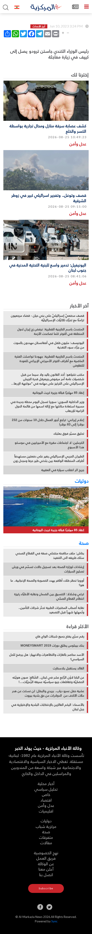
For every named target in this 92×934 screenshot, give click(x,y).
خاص (46, 794)
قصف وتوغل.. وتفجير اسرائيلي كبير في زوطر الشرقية (48, 197)
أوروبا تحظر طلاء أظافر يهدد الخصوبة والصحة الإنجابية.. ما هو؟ (47, 582)
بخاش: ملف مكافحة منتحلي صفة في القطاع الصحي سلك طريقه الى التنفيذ (50, 555)
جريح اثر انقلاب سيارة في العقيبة (62, 470)
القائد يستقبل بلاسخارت (68, 668)
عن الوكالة (46, 863)
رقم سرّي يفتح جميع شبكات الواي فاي (60, 636)
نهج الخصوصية (46, 853)
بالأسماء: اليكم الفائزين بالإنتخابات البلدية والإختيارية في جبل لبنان (47, 706)
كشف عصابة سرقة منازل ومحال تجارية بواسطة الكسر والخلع (48, 128)
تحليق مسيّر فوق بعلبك (69, 433)
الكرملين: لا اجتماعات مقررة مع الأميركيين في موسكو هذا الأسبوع (49, 444)
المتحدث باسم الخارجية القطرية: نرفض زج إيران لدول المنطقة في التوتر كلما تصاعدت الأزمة (50, 331)
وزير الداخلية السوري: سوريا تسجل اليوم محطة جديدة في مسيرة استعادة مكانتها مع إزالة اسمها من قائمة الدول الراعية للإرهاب (47, 406)
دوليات (82, 480)
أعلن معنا (46, 869)
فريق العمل (46, 858)
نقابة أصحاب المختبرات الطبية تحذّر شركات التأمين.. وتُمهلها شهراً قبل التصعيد (51, 609)
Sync (54, 921)
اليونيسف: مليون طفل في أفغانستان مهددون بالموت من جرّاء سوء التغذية (49, 345)
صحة (84, 542)
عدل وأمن (77, 143)
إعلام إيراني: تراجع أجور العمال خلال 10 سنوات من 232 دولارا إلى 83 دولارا (48, 422)
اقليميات (46, 811)
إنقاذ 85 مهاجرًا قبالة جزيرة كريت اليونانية (58, 392)
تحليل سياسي (46, 789)
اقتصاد (46, 800)
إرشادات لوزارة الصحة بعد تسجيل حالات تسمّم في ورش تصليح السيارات (48, 569)
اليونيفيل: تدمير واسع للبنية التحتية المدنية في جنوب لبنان (47, 267)
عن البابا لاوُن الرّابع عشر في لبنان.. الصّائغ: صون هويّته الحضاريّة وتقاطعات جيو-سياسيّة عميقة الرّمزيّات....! (48, 679)
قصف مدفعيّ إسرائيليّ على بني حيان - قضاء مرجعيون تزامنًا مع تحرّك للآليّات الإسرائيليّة (47, 317)
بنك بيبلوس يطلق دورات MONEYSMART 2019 (52, 645)
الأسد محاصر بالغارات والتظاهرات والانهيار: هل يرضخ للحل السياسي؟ (46, 656)
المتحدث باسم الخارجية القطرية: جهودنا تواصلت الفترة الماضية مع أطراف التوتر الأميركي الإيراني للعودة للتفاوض (49, 361)
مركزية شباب (46, 826)
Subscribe (46, 888)
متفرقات (46, 837)
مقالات (46, 842)
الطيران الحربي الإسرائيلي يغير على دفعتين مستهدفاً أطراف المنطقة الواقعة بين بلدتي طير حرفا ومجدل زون (48, 458)
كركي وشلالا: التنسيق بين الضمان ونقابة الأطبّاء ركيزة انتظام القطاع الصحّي (49, 596)
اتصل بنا (46, 874)
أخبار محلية (46, 783)
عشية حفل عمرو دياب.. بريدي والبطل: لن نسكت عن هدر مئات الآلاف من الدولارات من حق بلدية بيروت (48, 693)
